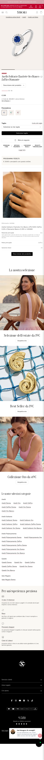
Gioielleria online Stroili (13, 17)
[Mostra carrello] (41, 12)
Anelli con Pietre (33, 17)
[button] (22, 148)
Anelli (24, 17)
